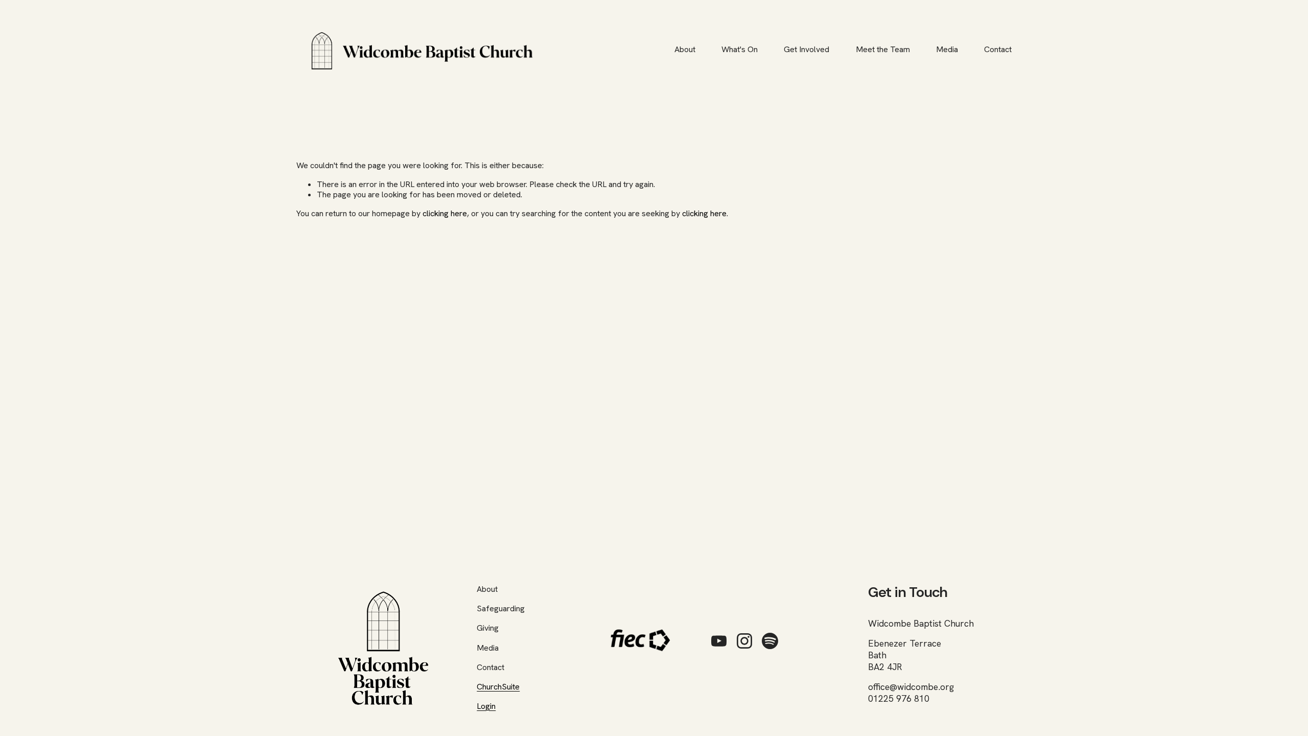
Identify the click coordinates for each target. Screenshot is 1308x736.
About (684, 49)
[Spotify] (770, 641)
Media (947, 49)
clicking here (445, 213)
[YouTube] (719, 641)
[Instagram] (744, 641)
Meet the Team (883, 49)
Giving (488, 628)
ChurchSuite (498, 687)
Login (486, 706)
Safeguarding (501, 609)
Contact (998, 49)
